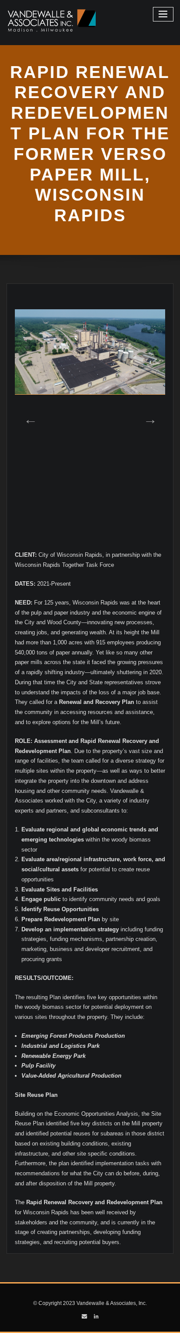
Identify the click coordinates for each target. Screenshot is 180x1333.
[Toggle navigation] (163, 14)
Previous (28, 416)
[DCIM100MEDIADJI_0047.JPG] (90, 351)
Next (147, 416)
